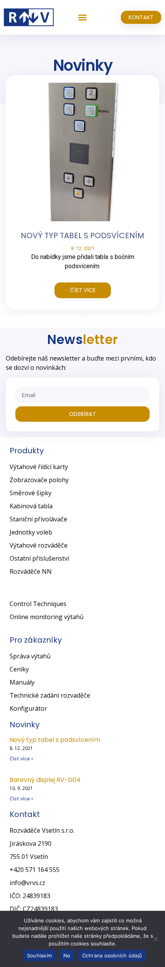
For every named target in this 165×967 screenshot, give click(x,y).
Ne (67, 955)
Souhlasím (39, 955)
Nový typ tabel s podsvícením (82, 235)
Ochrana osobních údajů (112, 955)
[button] (82, 17)
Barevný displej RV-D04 (45, 779)
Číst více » (21, 758)
